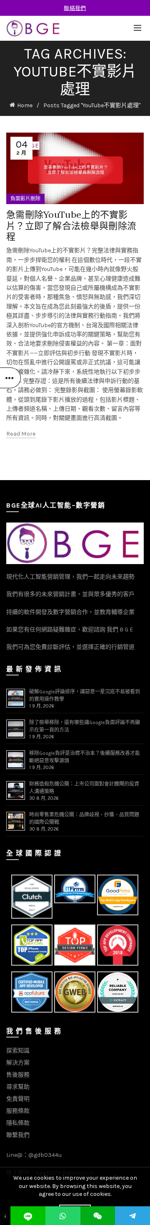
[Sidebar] (10, 377)
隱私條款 (18, 1122)
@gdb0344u (45, 1154)
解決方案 (18, 1062)
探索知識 (18, 1050)
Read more (21, 433)
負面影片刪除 (25, 199)
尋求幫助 (18, 1086)
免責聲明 (18, 1098)
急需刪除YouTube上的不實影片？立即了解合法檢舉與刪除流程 (71, 225)
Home (24, 105)
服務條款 (18, 1110)
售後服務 (18, 1074)
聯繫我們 (18, 1135)
